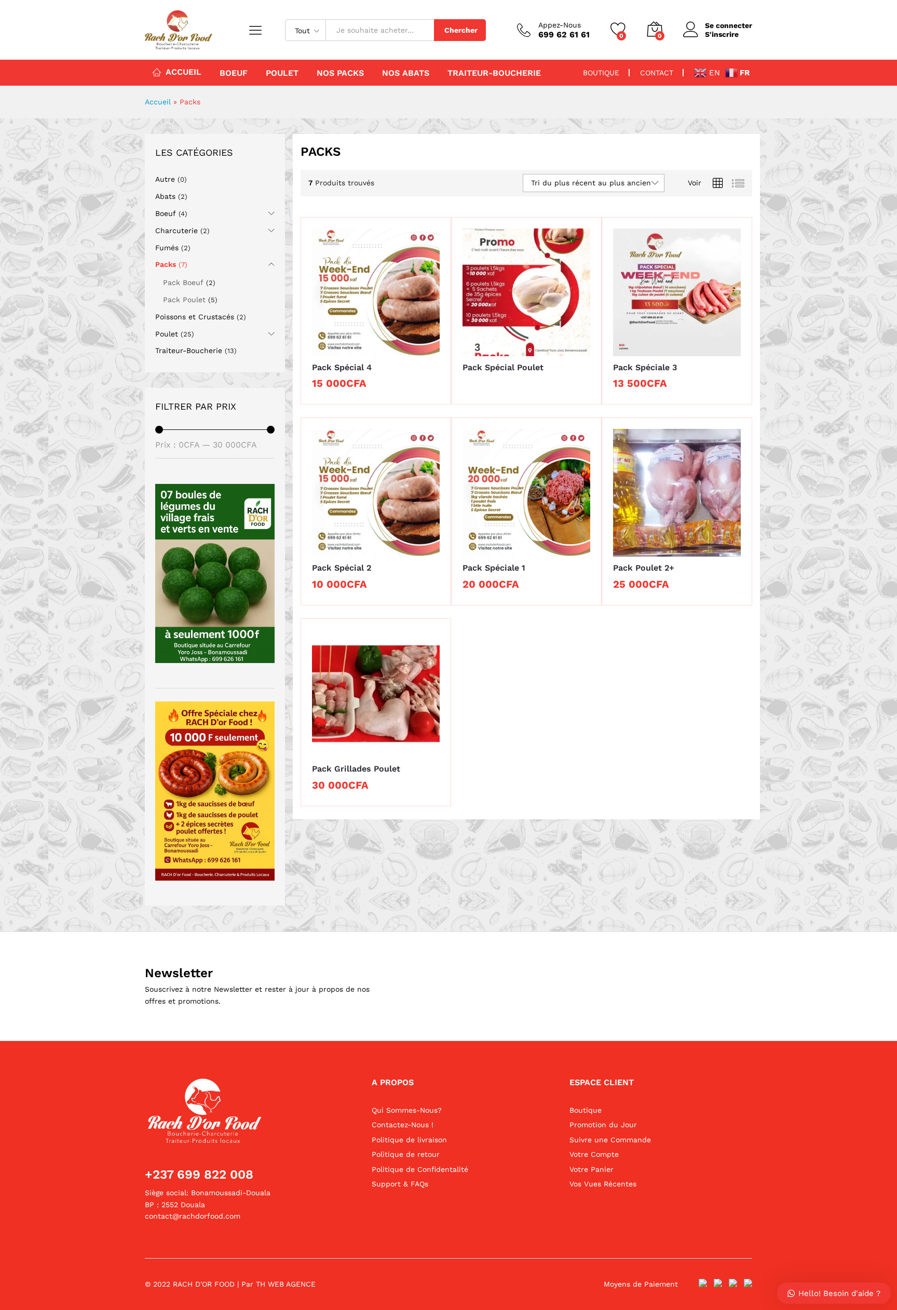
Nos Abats (405, 73)
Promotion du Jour (603, 1124)
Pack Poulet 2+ (643, 568)
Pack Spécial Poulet (503, 367)
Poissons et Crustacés (194, 317)
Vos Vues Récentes (602, 1184)
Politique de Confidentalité (420, 1169)
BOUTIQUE (601, 73)
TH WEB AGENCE (286, 1284)
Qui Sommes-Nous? (407, 1110)
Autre (165, 179)
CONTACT (656, 73)
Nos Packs (340, 73)
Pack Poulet (184, 299)
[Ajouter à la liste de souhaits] (386, 350)
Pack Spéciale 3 (645, 367)
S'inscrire (722, 34)
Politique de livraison (409, 1140)
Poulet (282, 73)
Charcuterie (176, 230)
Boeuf (234, 73)
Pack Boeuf (183, 282)
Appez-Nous (559, 25)
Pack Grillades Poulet (356, 769)
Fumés (167, 248)
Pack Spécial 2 (341, 568)
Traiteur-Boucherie (494, 73)
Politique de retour (406, 1154)
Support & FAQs (400, 1184)
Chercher (461, 30)
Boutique (585, 1110)
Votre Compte (594, 1154)
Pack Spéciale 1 (494, 568)
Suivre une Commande (610, 1140)
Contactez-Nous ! (402, 1124)
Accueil (183, 71)
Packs (165, 264)
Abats (165, 196)
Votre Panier (591, 1169)
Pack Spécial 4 (342, 367)
